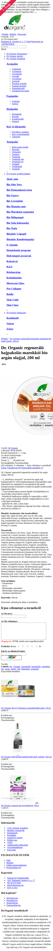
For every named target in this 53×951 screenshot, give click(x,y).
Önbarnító (16, 152)
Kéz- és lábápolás (16, 126)
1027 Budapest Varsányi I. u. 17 (21, 880)
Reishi (10, 294)
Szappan (15, 154)
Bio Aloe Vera (14, 184)
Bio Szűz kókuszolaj (18, 222)
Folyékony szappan (20, 132)
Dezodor (15, 149)
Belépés (10, 863)
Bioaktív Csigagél (16, 233)
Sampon (15, 121)
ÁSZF (10, 842)
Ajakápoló (16, 69)
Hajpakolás (17, 114)
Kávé (9, 266)
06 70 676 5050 (14, 883)
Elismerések (12, 833)
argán (7, 669)
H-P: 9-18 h (12, 888)
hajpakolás (36, 666)
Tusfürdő (16, 169)
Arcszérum (16, 79)
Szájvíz (15, 104)
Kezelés (15, 116)
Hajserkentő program (19, 250)
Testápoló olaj (18, 159)
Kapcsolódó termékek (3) (32, 468)
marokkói (46, 666)
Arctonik (16, 81)
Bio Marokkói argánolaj (20, 211)
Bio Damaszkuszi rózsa (19, 190)
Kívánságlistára (7, 463)
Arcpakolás (17, 74)
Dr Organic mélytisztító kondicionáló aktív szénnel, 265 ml (26, 757)
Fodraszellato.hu (14, 905)
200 (18, 669)
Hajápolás (12, 109)
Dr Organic (13, 448)
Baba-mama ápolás (20, 147)
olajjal (13, 669)
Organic (16, 666)
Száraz (10, 323)
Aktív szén (12, 179)
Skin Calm (12, 299)
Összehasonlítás (21, 463)
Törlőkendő (17, 166)
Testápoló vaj (17, 161)
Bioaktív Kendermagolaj (20, 239)
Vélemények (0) (14, 468)
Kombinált (13, 318)
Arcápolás (12, 63)
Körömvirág (13, 272)
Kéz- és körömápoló (20, 134)
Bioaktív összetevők (15, 830)
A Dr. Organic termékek (17, 828)
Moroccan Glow (15, 283)
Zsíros (10, 328)
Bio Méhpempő (15, 217)
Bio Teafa (12, 228)
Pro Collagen (14, 288)
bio (2, 669)
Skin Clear (12, 305)
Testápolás (12, 141)
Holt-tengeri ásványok (19, 255)
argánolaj (35, 669)
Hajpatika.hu (12, 900)
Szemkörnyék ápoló (20, 91)
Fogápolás (12, 96)
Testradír (15, 164)
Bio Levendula (15, 201)
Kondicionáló (18, 119)
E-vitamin (12, 244)
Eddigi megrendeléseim (17, 865)
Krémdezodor (14, 277)
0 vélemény (19, 465)
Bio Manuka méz (16, 206)
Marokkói (25, 669)
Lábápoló (16, 137)
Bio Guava (13, 195)
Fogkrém (16, 101)
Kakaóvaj (12, 261)
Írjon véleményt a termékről (39, 465)
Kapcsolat (11, 850)
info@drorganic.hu (15, 885)
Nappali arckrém (19, 86)
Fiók (8, 860)
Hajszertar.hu (12, 903)
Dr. (11, 666)
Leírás (3, 468)
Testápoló (16, 157)
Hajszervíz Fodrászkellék (18, 878)
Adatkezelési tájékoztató (17, 845)
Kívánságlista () (14, 867)
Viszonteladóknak (15, 847)
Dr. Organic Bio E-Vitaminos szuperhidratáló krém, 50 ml (26, 708)
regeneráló (25, 666)
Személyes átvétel (14, 838)
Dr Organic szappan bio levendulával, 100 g (20, 805)
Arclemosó (16, 71)
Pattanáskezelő (18, 88)
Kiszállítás (11, 835)
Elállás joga (12, 840)
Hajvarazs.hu (12, 898)
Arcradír (15, 76)
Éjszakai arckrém (19, 83)
